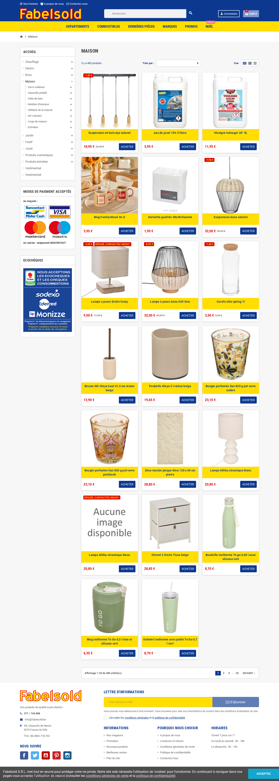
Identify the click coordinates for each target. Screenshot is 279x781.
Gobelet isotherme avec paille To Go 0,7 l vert (170, 641)
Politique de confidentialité (175, 752)
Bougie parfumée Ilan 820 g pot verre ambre (231, 388)
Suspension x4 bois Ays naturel (109, 132)
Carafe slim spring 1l (231, 301)
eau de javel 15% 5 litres (170, 132)
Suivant (249, 673)
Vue (236, 63)
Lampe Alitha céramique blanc (230, 470)
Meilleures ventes (116, 752)
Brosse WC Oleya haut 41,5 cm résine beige (110, 388)
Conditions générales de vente (177, 746)
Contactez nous (78, 3)
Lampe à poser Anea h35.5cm (170, 301)
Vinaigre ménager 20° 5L (230, 132)
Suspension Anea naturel (231, 217)
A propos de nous (53, 3)
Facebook (24, 755)
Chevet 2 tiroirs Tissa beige (170, 555)
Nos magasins (114, 735)
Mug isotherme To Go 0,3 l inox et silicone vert (109, 641)
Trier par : (148, 63)
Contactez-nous (169, 758)
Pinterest (56, 755)
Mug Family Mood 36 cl (109, 217)
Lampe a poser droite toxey (109, 301)
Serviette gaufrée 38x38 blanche (170, 217)
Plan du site (113, 758)
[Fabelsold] (50, 13)
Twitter (35, 755)
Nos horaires (30, 3)
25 (237, 673)
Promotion (112, 741)
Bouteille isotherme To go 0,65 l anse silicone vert (231, 557)
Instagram (67, 755)
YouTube (46, 755)
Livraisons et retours (172, 741)
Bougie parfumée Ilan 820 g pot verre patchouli (110, 472)
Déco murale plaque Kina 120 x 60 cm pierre (170, 472)
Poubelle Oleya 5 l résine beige (170, 386)
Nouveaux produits (117, 746)
